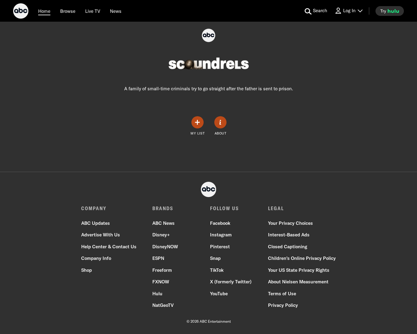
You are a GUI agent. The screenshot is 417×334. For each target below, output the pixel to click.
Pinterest (220, 247)
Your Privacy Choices (290, 223)
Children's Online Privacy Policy (302, 258)
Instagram (221, 235)
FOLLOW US (224, 208)
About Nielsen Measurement (298, 282)
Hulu (157, 293)
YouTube (219, 293)
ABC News (163, 223)
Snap (215, 258)
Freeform (162, 270)
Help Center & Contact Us (108, 247)
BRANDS (162, 208)
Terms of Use (282, 293)
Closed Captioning (287, 247)
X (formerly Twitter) (231, 282)
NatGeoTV (163, 305)
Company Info (96, 258)
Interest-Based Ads (289, 235)
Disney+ (161, 235)
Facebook (220, 223)
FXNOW (160, 282)
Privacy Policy (283, 305)
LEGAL (276, 208)
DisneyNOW (165, 247)
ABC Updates (95, 223)
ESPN (158, 258)
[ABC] (20, 11)
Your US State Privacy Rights (298, 270)
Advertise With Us (100, 235)
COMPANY (94, 208)
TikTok (216, 270)
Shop (86, 270)
